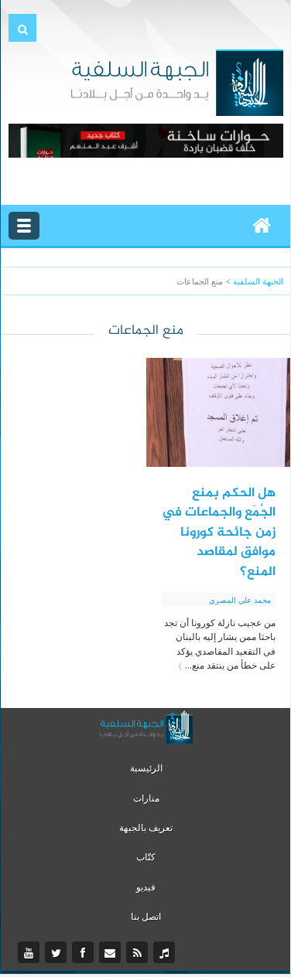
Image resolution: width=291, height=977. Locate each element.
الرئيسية (146, 767)
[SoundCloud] (166, 953)
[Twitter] (58, 953)
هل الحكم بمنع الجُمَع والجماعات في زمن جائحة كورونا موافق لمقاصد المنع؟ (219, 532)
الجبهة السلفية (258, 281)
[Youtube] (30, 953)
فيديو (146, 887)
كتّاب (146, 856)
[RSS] (139, 953)
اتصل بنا (146, 916)
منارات (146, 798)
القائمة (24, 226)
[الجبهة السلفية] (176, 81)
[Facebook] (85, 953)
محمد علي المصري (240, 599)
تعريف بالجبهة (146, 827)
